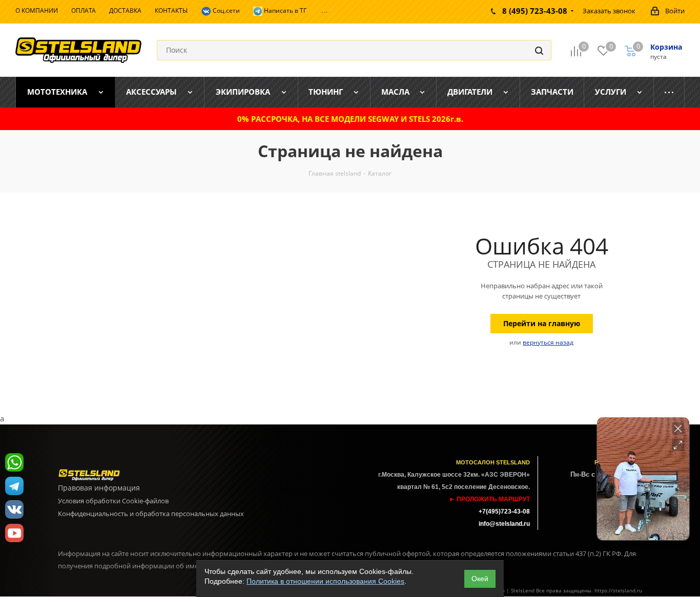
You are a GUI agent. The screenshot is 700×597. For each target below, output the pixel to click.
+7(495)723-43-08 (504, 511)
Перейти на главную (541, 323)
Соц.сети (225, 10)
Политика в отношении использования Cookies (325, 581)
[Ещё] (669, 92)
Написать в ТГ (284, 10)
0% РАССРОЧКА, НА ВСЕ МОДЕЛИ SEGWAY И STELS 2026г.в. (350, 119)
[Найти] (539, 50)
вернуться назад (548, 342)
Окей (479, 578)
